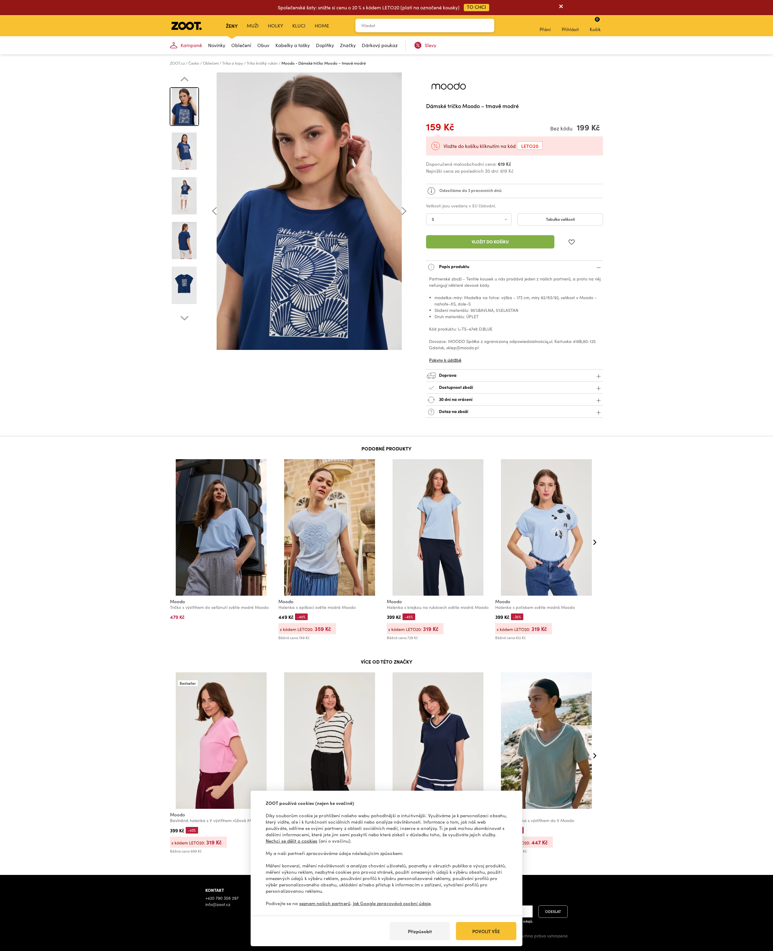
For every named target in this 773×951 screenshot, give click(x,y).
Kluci (299, 25)
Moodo (177, 601)
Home (322, 25)
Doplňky (325, 45)
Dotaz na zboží (453, 411)
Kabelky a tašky (292, 45)
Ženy (232, 25)
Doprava (447, 375)
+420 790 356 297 (222, 898)
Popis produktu (453, 266)
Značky (348, 45)
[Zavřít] (561, 7)
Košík (595, 24)
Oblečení (241, 45)
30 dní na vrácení (455, 399)
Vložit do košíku (490, 242)
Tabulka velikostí (560, 219)
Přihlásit (570, 29)
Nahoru (758, 914)
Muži (253, 25)
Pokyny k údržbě (445, 360)
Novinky (216, 45)
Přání (545, 29)
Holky (275, 25)
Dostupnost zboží (456, 387)
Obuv (263, 45)
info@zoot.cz (217, 904)
